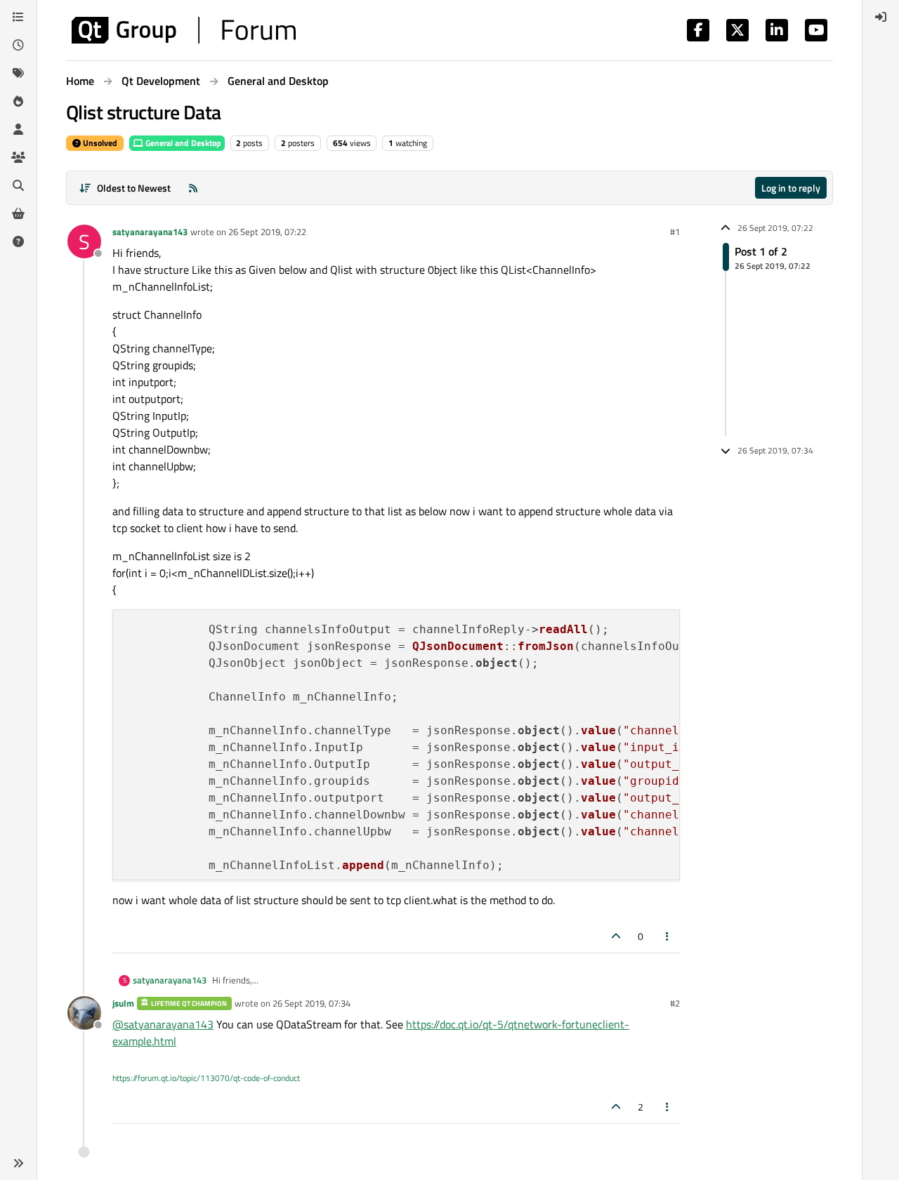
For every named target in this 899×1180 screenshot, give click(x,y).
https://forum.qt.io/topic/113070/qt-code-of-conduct (206, 1078)
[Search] (18, 185)
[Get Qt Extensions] (18, 213)
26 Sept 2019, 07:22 (267, 232)
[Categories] (18, 17)
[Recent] (18, 45)
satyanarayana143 (150, 232)
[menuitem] (880, 17)
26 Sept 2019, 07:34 (311, 1003)
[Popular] (18, 101)
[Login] (880, 17)
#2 (675, 1003)
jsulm (123, 1003)
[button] (18, 1163)
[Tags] (18, 73)
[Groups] (18, 157)
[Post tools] (668, 936)
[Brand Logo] (184, 30)
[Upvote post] (616, 936)
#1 (675, 232)
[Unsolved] (18, 241)
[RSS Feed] (193, 188)
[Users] (18, 129)
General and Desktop (182, 143)
